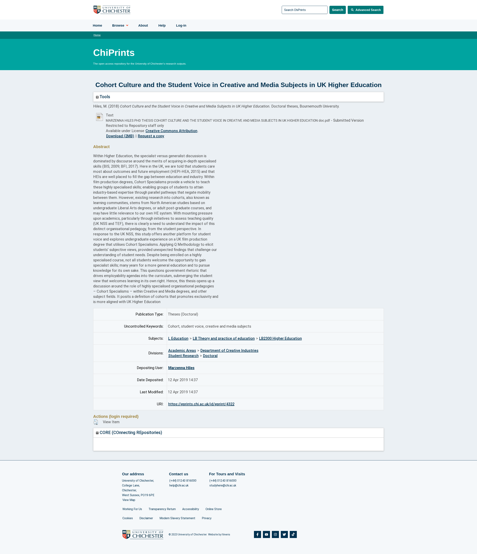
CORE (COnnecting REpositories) (130, 432)
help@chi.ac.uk (179, 485)
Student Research (183, 355)
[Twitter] (284, 534)
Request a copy (151, 136)
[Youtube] (266, 534)
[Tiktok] (293, 534)
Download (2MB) (120, 136)
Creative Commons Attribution (171, 131)
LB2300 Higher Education (280, 338)
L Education (178, 338)
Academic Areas (182, 350)
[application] (126, 25)
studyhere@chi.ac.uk (222, 485)
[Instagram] (275, 534)
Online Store (214, 509)
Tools (104, 96)
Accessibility (190, 509)
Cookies (127, 518)
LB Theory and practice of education (224, 338)
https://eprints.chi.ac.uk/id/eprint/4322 (201, 404)
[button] (96, 422)
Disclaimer (146, 518)
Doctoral (210, 355)
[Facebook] (257, 534)
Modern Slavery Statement (177, 518)
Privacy (206, 518)
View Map (128, 500)
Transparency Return (162, 509)
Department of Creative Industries (229, 350)
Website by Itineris (219, 534)
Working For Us (132, 509)
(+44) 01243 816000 (182, 480)
